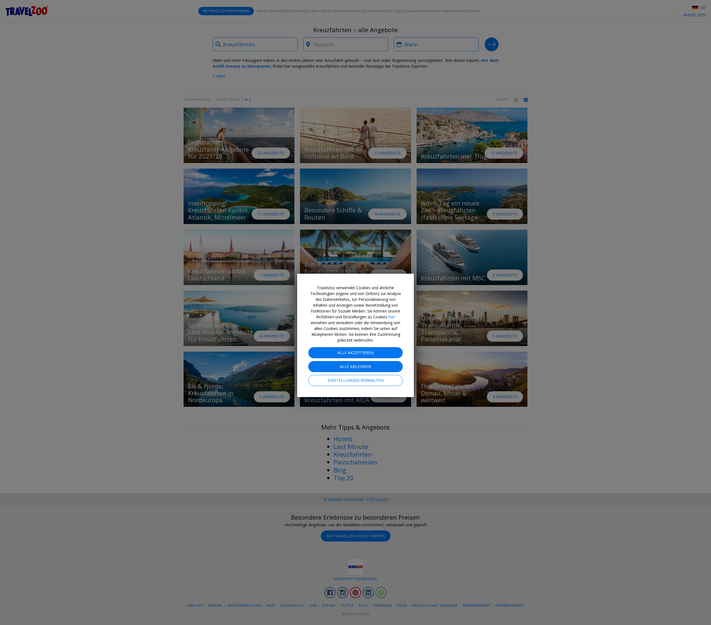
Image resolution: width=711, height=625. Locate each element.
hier (392, 316)
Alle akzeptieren (355, 352)
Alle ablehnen (355, 366)
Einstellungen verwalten (356, 380)
